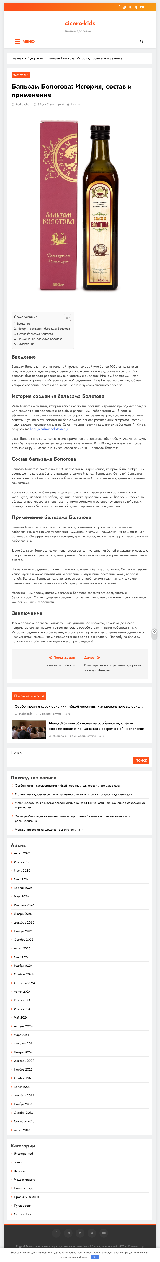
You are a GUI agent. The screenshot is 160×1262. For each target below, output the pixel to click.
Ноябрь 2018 (23, 1104)
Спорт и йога (22, 1214)
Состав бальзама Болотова (35, 334)
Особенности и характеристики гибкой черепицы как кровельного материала (79, 706)
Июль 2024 (22, 1000)
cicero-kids (80, 23)
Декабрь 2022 (24, 1095)
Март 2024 (21, 1035)
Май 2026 (21, 879)
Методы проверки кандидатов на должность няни (49, 829)
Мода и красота (24, 1179)
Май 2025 (21, 957)
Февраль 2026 (24, 905)
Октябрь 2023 (23, 1078)
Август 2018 (22, 1130)
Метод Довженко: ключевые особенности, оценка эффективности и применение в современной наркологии (96, 725)
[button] (65, 317)
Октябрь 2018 (23, 1112)
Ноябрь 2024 (23, 965)
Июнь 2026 (22, 870)
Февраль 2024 (24, 1043)
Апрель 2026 (23, 888)
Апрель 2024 (23, 1026)
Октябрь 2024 (24, 974)
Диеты (18, 1162)
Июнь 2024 (22, 1009)
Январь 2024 (23, 1052)
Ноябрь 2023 (23, 1069)
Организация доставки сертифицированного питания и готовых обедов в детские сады (73, 794)
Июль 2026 (22, 862)
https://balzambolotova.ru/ (49, 429)
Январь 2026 (23, 913)
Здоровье (20, 75)
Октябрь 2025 (23, 939)
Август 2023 (22, 1087)
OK (94, 1257)
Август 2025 (22, 948)
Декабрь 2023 (24, 1060)
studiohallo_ (23, 104)
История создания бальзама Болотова (44, 328)
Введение (24, 323)
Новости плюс (23, 1188)
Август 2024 (22, 991)
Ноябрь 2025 (23, 931)
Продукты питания (26, 1197)
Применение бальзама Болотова (40, 339)
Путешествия (22, 1205)
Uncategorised (23, 1153)
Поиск (16, 752)
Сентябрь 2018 (24, 1121)
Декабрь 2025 (24, 922)
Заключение (26, 344)
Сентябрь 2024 (24, 983)
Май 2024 (21, 1017)
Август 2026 (22, 853)
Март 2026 (21, 896)
